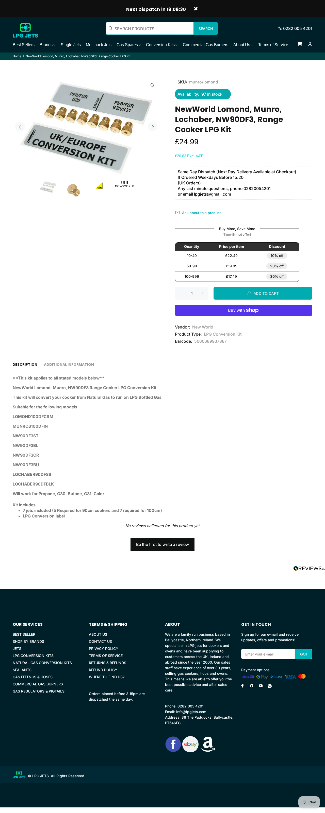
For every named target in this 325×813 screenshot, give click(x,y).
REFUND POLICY (103, 670)
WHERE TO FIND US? (106, 677)
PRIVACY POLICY (103, 648)
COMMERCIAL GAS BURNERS (38, 684)
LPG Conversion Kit (222, 334)
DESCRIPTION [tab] (24, 364)
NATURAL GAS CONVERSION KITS (42, 663)
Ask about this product (201, 213)
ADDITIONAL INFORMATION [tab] (69, 364)
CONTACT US (100, 641)
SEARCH (206, 28)
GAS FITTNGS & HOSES (33, 677)
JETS (17, 648)
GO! (303, 654)
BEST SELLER (24, 634)
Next (152, 126)
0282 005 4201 (297, 28)
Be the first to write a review (162, 544)
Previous (20, 126)
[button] (162, 542)
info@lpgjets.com (191, 712)
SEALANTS (22, 670)
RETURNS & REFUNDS (107, 663)
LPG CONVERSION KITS (33, 655)
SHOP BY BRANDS (28, 641)
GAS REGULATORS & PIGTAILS (38, 691)
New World (202, 327)
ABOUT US (98, 634)
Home (17, 56)
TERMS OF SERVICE (106, 655)
